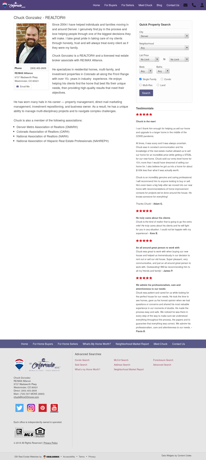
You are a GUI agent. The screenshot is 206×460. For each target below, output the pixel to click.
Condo (167, 79)
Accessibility (69, 456)
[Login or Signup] (202, 5)
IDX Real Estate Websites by (28, 456)
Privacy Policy (51, 442)
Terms (82, 456)
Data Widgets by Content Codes (177, 455)
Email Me (24, 86)
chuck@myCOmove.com (26, 397)
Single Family (149, 79)
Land (162, 85)
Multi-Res (147, 85)
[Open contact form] (185, 5)
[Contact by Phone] (194, 5)
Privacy (92, 456)
